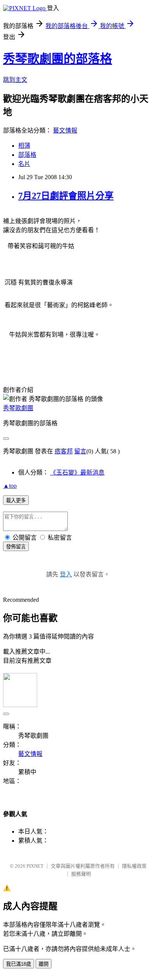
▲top (10, 485)
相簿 (24, 145)
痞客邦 (64, 451)
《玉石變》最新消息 (77, 472)
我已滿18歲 (18, 964)
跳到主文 (15, 80)
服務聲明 (81, 874)
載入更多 (16, 500)
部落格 (27, 154)
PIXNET (35, 866)
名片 (24, 164)
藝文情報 (65, 130)
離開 (43, 964)
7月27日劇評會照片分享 (66, 196)
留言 (80, 451)
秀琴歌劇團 (18, 408)
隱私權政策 (134, 866)
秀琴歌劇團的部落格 (57, 59)
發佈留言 (16, 547)
